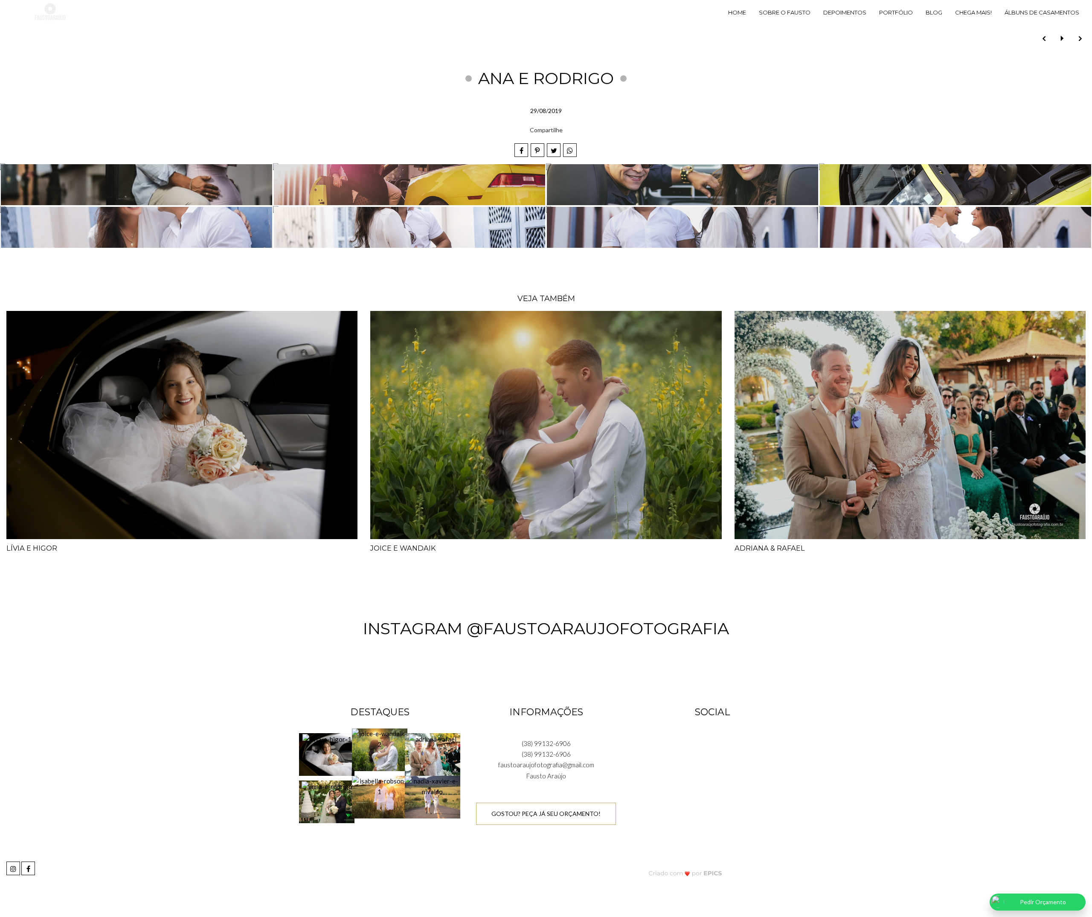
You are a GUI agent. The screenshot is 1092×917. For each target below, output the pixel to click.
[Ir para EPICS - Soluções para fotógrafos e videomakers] (685, 873)
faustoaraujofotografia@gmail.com (546, 765)
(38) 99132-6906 (546, 743)
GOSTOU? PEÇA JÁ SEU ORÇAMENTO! (546, 813)
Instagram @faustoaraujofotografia (546, 628)
